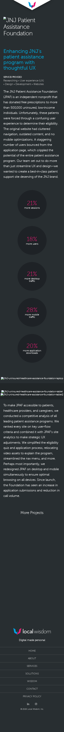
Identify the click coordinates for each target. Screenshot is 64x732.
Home (32, 651)
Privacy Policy (32, 696)
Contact (32, 689)
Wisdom (32, 681)
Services (32, 666)
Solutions (32, 673)
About (32, 658)
